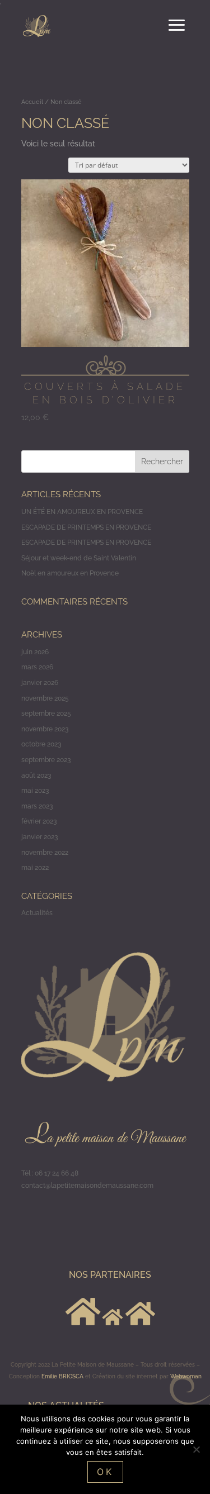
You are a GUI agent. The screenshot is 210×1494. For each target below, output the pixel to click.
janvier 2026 (39, 683)
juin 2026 (35, 652)
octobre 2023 (41, 744)
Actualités (37, 913)
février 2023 (39, 821)
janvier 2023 (39, 837)
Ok (105, 1471)
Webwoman (186, 1376)
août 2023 (36, 775)
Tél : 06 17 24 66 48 (49, 1173)
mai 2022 (35, 868)
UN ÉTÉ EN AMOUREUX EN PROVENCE (82, 512)
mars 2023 (37, 806)
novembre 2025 (45, 698)
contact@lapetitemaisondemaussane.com (87, 1186)
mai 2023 (35, 790)
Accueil (32, 102)
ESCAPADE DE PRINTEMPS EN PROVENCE (86, 527)
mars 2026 (37, 667)
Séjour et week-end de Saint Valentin (78, 558)
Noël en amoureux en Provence (70, 573)
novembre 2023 (44, 729)
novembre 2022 (44, 853)
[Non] (196, 1449)
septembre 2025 (46, 713)
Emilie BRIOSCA (62, 1376)
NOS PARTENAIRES (110, 1274)
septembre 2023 (46, 760)
